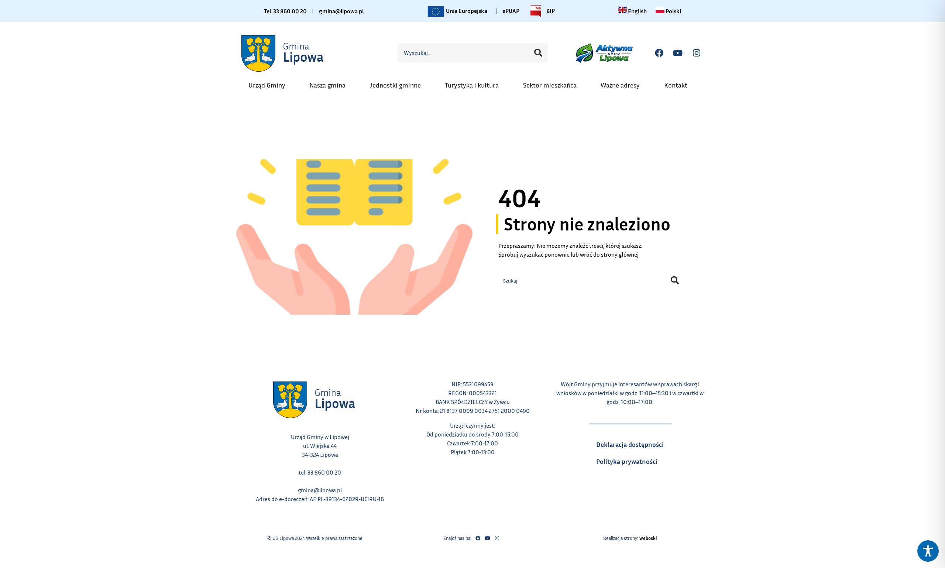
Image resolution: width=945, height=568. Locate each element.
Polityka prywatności (633, 459)
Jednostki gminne (399, 82)
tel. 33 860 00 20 (320, 472)
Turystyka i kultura (475, 82)
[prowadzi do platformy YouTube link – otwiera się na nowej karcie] (677, 52)
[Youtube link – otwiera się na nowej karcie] (487, 538)
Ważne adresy (624, 82)
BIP (550, 9)
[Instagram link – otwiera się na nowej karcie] (497, 538)
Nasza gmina (331, 82)
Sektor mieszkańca (553, 82)
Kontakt (679, 82)
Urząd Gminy (270, 82)
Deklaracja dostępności (633, 442)
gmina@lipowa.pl (341, 11)
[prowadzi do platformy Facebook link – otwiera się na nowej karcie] (658, 52)
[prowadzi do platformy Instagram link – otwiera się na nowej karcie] (696, 52)
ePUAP (510, 10)
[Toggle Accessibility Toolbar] (928, 551)
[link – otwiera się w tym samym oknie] (283, 53)
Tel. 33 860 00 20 (285, 11)
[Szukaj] (538, 52)
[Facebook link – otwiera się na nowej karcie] (477, 538)
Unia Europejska (466, 9)
